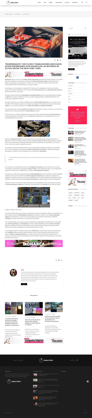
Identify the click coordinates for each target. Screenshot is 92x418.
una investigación (18, 88)
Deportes (75, 2)
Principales (70, 93)
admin (18, 14)
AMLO (83, 197)
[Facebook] (86, 2)
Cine (45, 2)
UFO (69, 101)
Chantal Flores (50, 236)
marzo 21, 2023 (8, 14)
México (82, 195)
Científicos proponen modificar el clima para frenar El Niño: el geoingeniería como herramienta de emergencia (52, 319)
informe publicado (21, 114)
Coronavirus (76, 195)
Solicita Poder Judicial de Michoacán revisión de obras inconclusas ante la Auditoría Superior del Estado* (48, 380)
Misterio (76, 200)
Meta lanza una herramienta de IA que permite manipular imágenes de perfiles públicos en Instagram (32, 322)
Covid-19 (74, 197)
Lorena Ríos (58, 236)
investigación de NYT (13, 230)
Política (67, 2)
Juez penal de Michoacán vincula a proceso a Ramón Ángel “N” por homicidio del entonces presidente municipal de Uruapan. (47, 397)
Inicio (39, 2)
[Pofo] (12, 2)
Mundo (51, 2)
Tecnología (58, 2)
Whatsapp (71, 200)
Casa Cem (12, 144)
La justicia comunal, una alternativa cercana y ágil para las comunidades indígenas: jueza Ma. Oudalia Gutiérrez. (48, 404)
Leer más (71, 69)
